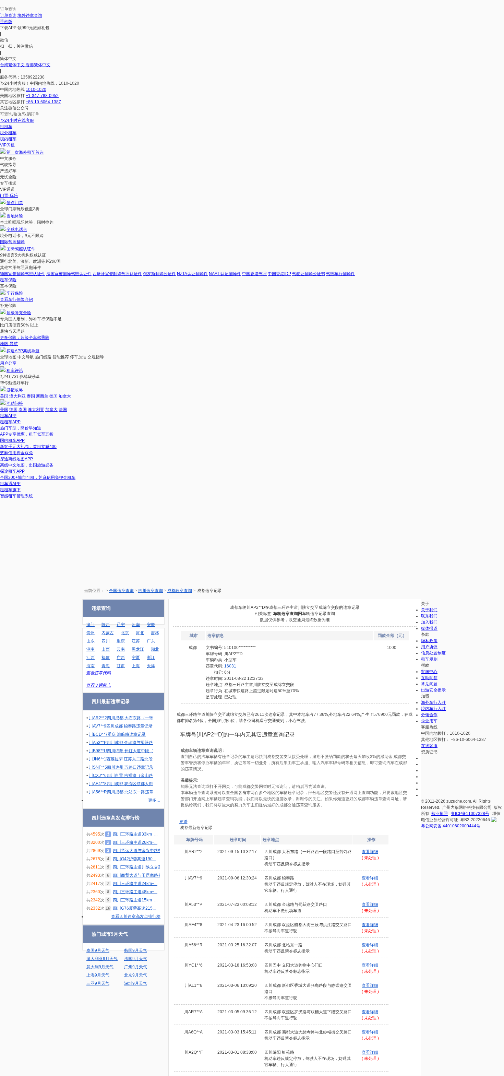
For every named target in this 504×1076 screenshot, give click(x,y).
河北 (140, 632)
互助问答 (15, 403)
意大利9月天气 (99, 967)
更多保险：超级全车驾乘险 (24, 337)
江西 (90, 657)
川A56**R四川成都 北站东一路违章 (121, 792)
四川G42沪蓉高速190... (134, 858)
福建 (105, 657)
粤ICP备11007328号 (470, 813)
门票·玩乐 (9, 195)
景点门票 (15, 202)
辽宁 (121, 624)
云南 (121, 649)
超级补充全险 (19, 312)
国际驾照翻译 (12, 241)
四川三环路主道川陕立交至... (139, 867)
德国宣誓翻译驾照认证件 (22, 273)
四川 (105, 641)
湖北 (155, 649)
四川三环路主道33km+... (135, 834)
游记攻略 (15, 390)
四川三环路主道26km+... (135, 842)
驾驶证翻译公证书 (308, 273)
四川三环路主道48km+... (135, 891)
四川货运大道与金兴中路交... (139, 850)
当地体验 (15, 216)
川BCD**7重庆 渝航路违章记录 (117, 734)
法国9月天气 (135, 958)
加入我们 (429, 622)
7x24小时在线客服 (17, 120)
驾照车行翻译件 (340, 273)
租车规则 (429, 659)
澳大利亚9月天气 (102, 958)
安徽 (151, 624)
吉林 (155, 632)
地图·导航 (9, 343)
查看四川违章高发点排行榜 (135, 916)
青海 (105, 665)
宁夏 (136, 657)
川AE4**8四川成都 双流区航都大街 (121, 783)
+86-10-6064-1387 (43, 101)
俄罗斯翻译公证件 (159, 273)
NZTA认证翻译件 (192, 273)
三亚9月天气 (97, 983)
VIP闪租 (7, 145)
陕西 (105, 624)
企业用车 (429, 721)
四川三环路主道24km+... (135, 883)
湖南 (90, 649)
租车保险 (8, 279)
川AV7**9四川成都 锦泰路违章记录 (121, 726)
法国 (63, 409)
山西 (105, 649)
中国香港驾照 (254, 273)
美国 (4, 396)
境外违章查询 (29, 15)
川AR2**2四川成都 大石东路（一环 (121, 718)
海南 (90, 665)
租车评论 (15, 370)
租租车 (6, 126)
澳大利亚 (17, 396)
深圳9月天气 (135, 983)
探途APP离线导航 (23, 350)
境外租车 (8, 132)
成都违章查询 (179, 590)
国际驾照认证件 (21, 249)
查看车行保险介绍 (16, 299)
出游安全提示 (433, 690)
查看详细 (370, 851)
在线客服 (429, 745)
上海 (136, 665)
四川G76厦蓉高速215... (134, 908)
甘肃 (121, 665)
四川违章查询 (150, 590)
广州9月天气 (135, 967)
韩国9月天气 (135, 950)
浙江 (151, 657)
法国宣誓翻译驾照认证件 (69, 273)
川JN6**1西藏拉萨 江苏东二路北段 (121, 759)
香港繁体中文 (38, 64)
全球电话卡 (17, 229)
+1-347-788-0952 (42, 95)
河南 (136, 624)
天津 (151, 665)
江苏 (136, 641)
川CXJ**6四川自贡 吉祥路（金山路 (121, 775)
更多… (154, 800)
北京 (125, 632)
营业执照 (439, 813)
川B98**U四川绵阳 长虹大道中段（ (121, 750)
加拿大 (65, 396)
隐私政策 (429, 640)
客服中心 (429, 671)
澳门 (90, 624)
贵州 (90, 632)
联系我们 (429, 616)
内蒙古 (107, 632)
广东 (151, 641)
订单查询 (8, 15)
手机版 (6, 21)
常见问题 (429, 684)
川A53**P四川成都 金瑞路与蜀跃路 (121, 742)
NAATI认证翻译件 (225, 273)
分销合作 (429, 714)
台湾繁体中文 (13, 64)
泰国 (31, 396)
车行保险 (15, 293)
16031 (230, 666)
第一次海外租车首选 (25, 152)
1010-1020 (36, 89)
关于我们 (429, 609)
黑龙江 (138, 649)
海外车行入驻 (433, 702)
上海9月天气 (97, 975)
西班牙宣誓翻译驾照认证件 (117, 273)
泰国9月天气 (97, 950)
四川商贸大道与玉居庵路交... (139, 875)
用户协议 (429, 647)
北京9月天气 (135, 975)
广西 (121, 657)
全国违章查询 (121, 590)
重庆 (121, 641)
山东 (90, 641)
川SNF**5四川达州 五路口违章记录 (121, 767)
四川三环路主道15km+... (135, 900)
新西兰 (42, 396)
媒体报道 (429, 628)
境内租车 (8, 139)
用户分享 (8, 363)
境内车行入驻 (433, 708)
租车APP (8, 415)
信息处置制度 (433, 653)
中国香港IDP (279, 273)
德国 (53, 396)
